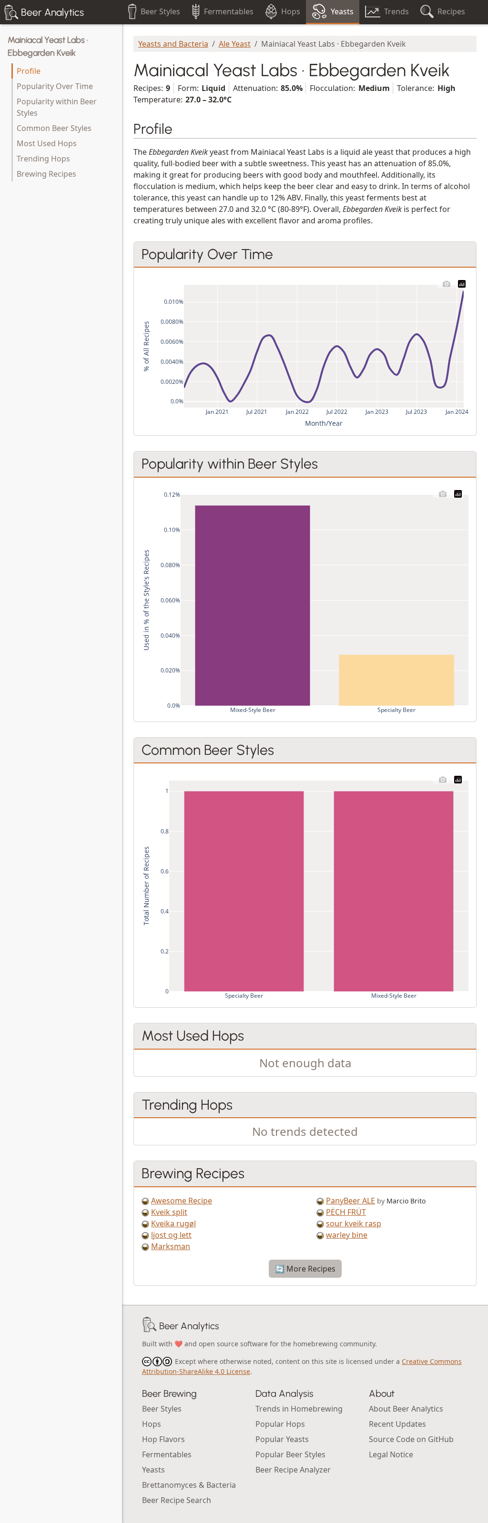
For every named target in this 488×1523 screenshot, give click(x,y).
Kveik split (169, 1212)
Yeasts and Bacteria (173, 44)
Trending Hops (43, 158)
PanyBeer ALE (350, 1200)
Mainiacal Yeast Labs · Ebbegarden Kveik (48, 46)
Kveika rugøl (173, 1223)
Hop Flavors (163, 1439)
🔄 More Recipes (305, 1268)
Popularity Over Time (55, 86)
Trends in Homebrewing (299, 1408)
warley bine (346, 1235)
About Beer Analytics (406, 1408)
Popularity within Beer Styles (57, 107)
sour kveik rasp (353, 1223)
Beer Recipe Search (176, 1500)
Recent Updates (397, 1424)
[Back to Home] (149, 1326)
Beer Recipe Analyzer (293, 1469)
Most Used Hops (47, 143)
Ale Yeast (235, 44)
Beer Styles (162, 1408)
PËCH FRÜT (346, 1212)
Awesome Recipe (181, 1200)
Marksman (170, 1246)
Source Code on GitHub (411, 1439)
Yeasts (153, 1469)
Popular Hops (280, 1424)
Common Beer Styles (54, 128)
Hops (151, 1424)
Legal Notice (391, 1454)
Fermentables (167, 1454)
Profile (29, 71)
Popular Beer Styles (290, 1454)
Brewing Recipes (46, 174)
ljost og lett (171, 1235)
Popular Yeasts (282, 1439)
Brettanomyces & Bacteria (189, 1485)
